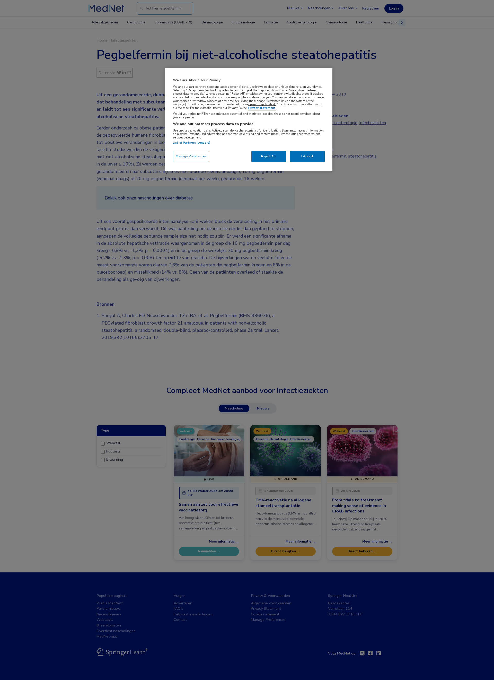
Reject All (268, 156)
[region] (248, 119)
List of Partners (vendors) (191, 143)
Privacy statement (262, 108)
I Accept (307, 156)
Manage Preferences (191, 156)
